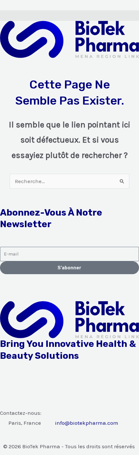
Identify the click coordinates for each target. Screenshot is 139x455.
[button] (69, 15)
